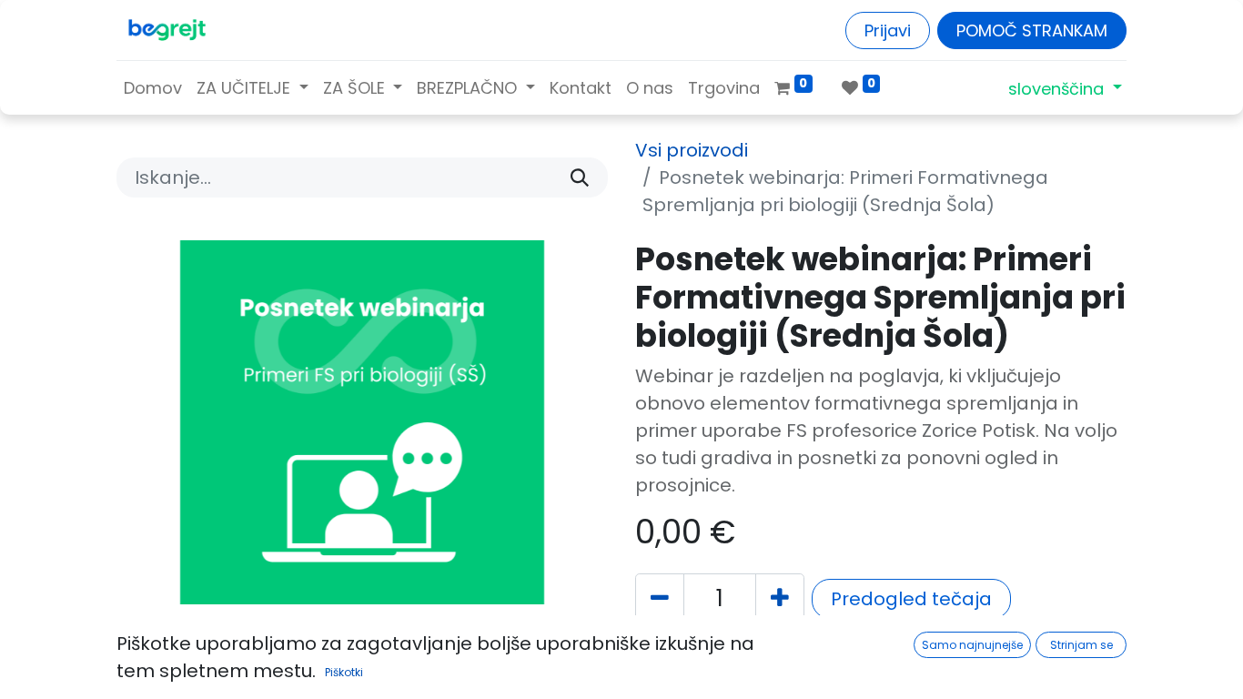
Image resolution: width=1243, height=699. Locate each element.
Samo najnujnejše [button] (972, 645)
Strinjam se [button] (1081, 645)
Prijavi (887, 30)
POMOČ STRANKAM (1031, 30)
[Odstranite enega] (659, 598)
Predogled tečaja (911, 599)
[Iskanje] (579, 177)
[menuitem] (152, 87)
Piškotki (344, 672)
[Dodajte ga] (779, 598)
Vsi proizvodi (691, 150)
